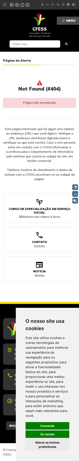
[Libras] (75, 187)
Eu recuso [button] (47, 434)
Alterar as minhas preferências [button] (47, 444)
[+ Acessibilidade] (75, 200)
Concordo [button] (47, 426)
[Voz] (75, 194)
